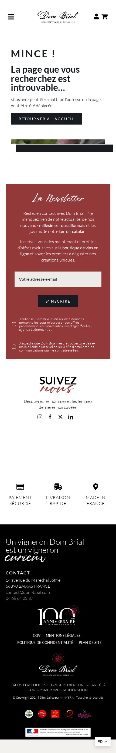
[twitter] (60, 416)
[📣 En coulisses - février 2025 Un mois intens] (58, 439)
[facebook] (50, 416)
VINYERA (67, 697)
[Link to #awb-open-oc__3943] (17, 17)
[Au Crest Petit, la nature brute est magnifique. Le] (95, 439)
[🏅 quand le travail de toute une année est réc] (21, 461)
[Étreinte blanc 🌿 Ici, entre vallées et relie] (21, 439)
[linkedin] (70, 416)
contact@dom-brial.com (28, 592)
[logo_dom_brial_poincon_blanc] (58, 655)
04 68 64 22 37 (19, 598)
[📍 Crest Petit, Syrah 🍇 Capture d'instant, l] (95, 461)
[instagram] (39, 416)
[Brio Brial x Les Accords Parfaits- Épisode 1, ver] (58, 461)
